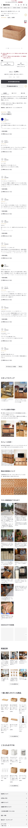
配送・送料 (23, 93)
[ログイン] (18, 4)
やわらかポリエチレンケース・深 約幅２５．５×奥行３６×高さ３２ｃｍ (23, 761)
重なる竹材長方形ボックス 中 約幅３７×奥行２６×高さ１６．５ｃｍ (13, 708)
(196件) (13, 17)
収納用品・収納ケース (7, 7)
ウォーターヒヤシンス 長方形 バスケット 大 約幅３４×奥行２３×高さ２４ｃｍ (4, 728)
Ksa (5, 347)
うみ (5, 198)
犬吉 (5, 220)
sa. (5, 306)
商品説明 (5, 93)
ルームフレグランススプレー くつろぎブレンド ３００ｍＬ (22, 728)
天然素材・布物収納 (16, 7)
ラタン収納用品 (24, 7)
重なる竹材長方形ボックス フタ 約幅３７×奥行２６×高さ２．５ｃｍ (5, 708)
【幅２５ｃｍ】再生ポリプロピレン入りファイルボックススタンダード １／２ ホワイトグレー (14, 780)
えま (5, 118)
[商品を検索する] (16, 4)
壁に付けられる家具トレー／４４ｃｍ (13, 727)
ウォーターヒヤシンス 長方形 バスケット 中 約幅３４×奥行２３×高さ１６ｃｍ (22, 709)
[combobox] (5, 825)
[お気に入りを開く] (21, 4)
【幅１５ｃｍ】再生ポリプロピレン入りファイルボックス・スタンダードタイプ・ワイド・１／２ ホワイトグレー (22, 781)
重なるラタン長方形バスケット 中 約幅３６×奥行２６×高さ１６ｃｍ (5, 761)
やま (5, 176)
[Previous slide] (6, 48)
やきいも (6, 287)
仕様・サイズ (14, 93)
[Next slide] (21, 48)
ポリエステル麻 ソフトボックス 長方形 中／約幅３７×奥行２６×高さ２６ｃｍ (4, 779)
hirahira (5, 140)
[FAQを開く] (23, 4)
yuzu (5, 158)
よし (5, 328)
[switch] (25, 15)
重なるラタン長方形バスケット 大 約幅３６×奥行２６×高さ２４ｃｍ (14, 761)
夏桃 (5, 265)
